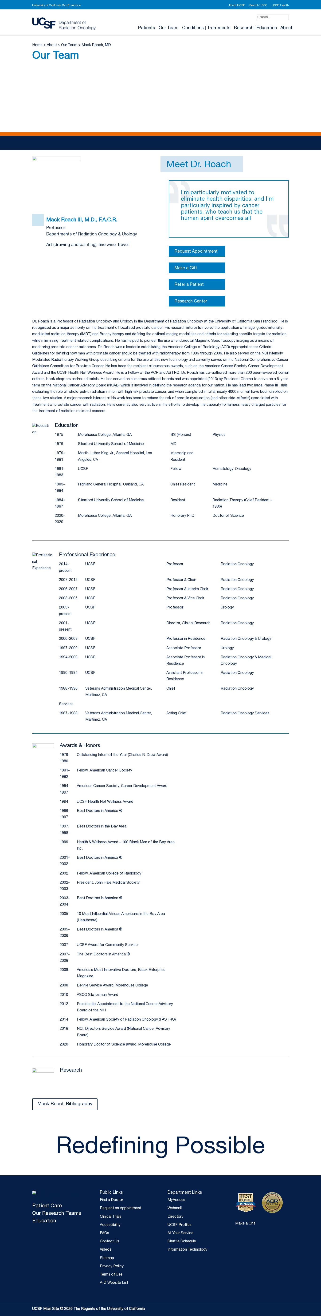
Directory (175, 1217)
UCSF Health (280, 5)
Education (44, 1221)
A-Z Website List (114, 1283)
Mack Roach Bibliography (64, 1104)
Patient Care (47, 1206)
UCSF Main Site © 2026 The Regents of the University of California (88, 1309)
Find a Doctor (111, 1200)
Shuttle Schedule (182, 1242)
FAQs (104, 1233)
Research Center (191, 301)
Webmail (175, 1208)
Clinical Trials (110, 1217)
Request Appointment (196, 252)
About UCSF (237, 5)
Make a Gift (186, 268)
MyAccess (176, 1200)
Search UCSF (258, 5)
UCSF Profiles (180, 1225)
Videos (105, 1250)
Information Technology (187, 1250)
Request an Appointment (120, 1208)
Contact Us (109, 1242)
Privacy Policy (112, 1266)
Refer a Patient (189, 285)
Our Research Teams (56, 1213)
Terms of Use (111, 1275)
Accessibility (110, 1225)
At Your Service (180, 1233)
